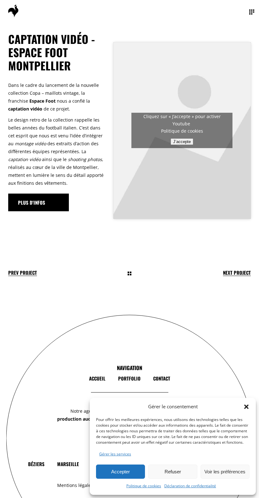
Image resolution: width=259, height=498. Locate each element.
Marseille (68, 463)
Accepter (120, 471)
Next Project (237, 272)
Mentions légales (75, 485)
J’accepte (182, 141)
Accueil (97, 378)
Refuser (173, 471)
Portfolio (129, 378)
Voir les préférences (224, 471)
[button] (246, 407)
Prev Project (22, 272)
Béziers (36, 463)
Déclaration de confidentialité (190, 486)
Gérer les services (115, 454)
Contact (161, 378)
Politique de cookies (143, 486)
